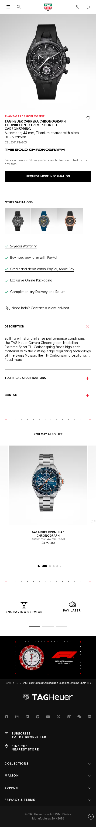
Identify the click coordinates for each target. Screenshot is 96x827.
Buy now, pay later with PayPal (33, 257)
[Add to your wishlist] (88, 118)
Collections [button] (17, 763)
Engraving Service (24, 612)
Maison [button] (12, 775)
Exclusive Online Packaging (31, 280)
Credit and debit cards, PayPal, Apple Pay (42, 269)
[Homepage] (48, 7)
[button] (77, 7)
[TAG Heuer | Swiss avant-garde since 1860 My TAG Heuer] (48, 697)
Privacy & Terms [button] (20, 800)
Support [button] (12, 788)
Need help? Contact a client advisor (40, 308)
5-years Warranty (23, 246)
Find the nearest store (25, 748)
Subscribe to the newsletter (29, 735)
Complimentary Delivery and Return (37, 292)
